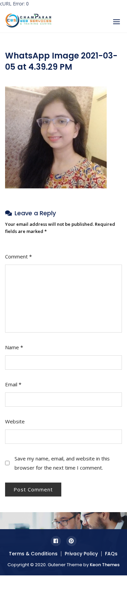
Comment (18, 256)
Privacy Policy (81, 553)
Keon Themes (105, 564)
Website (15, 421)
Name (14, 347)
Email (13, 384)
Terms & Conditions (33, 553)
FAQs (111, 553)
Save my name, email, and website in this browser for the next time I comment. (62, 463)
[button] (116, 21)
